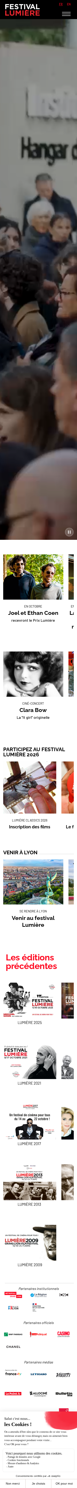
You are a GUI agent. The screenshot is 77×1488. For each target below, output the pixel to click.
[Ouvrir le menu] (66, 14)
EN (69, 4)
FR (61, 4)
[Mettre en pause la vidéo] (69, 532)
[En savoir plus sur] (29, 1003)
